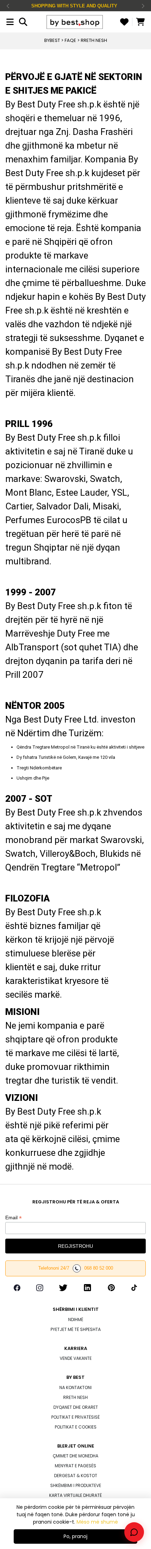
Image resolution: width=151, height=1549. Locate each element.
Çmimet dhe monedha (75, 1456)
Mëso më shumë (97, 1521)
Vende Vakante (76, 1358)
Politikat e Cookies (76, 1427)
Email (13, 1217)
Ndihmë (75, 1319)
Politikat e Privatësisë (75, 1417)
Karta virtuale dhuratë (75, 1495)
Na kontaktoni (75, 1387)
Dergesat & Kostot (75, 1476)
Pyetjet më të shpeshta (76, 1329)
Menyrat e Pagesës (75, 1466)
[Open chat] (134, 1532)
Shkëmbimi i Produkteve (75, 1485)
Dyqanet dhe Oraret (75, 1407)
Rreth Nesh (75, 1397)
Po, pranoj (75, 1536)
